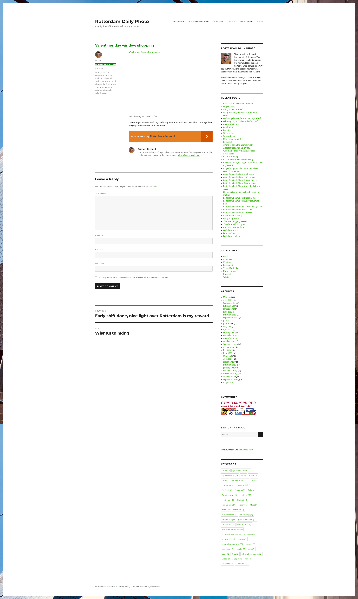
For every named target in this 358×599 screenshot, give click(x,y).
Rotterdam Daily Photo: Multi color (238, 174)
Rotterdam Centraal (232, 529)
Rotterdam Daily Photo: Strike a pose (239, 177)
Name (99, 236)
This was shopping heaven (235, 221)
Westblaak (242, 564)
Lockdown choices (231, 236)
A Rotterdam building (232, 215)
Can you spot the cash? (233, 109)
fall (251, 490)
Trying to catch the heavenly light (238, 145)
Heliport (99, 78)
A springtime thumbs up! (234, 227)
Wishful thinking (230, 157)
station (242, 539)
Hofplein (242, 500)
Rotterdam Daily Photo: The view (237, 212)
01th (226, 470)
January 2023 (229, 309)
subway (250, 544)
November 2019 (230, 374)
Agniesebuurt (101, 75)
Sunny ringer (229, 136)
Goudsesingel (229, 495)
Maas (253, 505)
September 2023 (230, 303)
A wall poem (228, 154)
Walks (226, 277)
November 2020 (230, 338)
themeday (228, 549)
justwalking (108, 78)
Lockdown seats (230, 230)
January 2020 (229, 368)
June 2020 (227, 353)
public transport (247, 519)
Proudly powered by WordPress (146, 587)
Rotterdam (111, 84)
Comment (101, 193)
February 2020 (229, 365)
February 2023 (229, 306)
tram (225, 554)
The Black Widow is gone (234, 224)
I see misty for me (231, 124)
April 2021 (227, 329)
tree (235, 554)
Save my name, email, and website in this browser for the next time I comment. (134, 278)
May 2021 (227, 326)
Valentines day (102, 93)
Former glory (229, 233)
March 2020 (228, 362)
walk (248, 559)
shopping (249, 534)
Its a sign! (227, 142)
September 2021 (230, 318)
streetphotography (103, 87)
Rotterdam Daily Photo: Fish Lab (237, 210)
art (243, 475)
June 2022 (227, 312)
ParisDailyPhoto (246, 450)
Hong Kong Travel (231, 218)
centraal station (239, 480)
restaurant (228, 524)
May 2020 (227, 356)
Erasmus (240, 490)
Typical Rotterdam (198, 21)
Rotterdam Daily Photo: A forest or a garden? (243, 207)
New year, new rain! (232, 139)
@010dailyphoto (102, 72)
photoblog (113, 81)
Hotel (260, 21)
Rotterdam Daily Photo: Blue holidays (239, 183)
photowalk (100, 84)
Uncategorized (229, 271)
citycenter (228, 485)
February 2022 (229, 315)
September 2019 (230, 379)
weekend (227, 564)
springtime (228, 539)
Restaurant (178, 21)
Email (99, 249)
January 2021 (229, 332)
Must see (218, 21)
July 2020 (227, 350)
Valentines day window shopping (238, 160)
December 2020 (230, 335)
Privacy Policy (124, 587)
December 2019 (230, 371)
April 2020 (227, 359)
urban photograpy (232, 559)
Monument (246, 21)
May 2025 (227, 297)
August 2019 (228, 382)
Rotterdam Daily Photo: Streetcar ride (239, 198)
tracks (241, 549)
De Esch (227, 490)
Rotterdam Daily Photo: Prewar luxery (240, 180)
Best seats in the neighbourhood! (238, 104)
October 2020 (229, 341)
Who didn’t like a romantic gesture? (239, 151)
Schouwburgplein (231, 534)
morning (238, 510)
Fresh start (228, 127)
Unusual (231, 21)
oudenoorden (101, 81)
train (251, 549)
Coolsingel (243, 485)
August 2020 (228, 347)
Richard (98, 60)
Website (100, 263)
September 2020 (230, 344)
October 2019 (229, 376)
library (243, 505)
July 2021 (227, 321)
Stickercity (228, 133)
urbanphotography (104, 90)
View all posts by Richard (189, 155)
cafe (225, 480)
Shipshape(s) (229, 107)
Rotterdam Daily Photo (122, 21)
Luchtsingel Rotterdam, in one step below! (242, 118)
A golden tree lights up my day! (237, 148)
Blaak (253, 475)
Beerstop (227, 130)
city (110, 75)
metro (226, 510)
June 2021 (227, 323)
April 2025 (227, 300)
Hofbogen (228, 500)
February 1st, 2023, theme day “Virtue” (240, 121)
